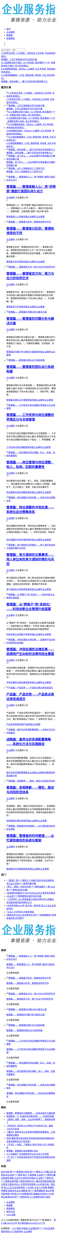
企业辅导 (10, 32)
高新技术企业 (14, 1191)
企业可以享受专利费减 (25, 1178)
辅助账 (24, 1191)
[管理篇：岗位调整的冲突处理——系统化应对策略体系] (31, 501)
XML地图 (10, 1215)
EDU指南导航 (16, 1231)
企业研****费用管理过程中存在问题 (24, 896)
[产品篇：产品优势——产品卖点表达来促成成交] (29, 688)
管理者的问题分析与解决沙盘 (20, 352)
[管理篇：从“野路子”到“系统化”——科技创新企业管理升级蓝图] (31, 598)
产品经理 (27, 724)
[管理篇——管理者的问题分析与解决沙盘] (26, 312)
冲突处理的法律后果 (15, 682)
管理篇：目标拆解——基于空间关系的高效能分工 (24, 81)
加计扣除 (5, 1172)
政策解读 (10, 38)
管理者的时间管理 (14, 869)
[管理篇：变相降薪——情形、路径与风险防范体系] (30, 781)
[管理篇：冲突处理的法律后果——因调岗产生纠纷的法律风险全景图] (31, 643)
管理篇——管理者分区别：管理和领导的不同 (27, 983)
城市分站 (10, 1212)
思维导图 (23, 217)
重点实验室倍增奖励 (45, 1181)
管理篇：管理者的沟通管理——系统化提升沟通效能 (30, 1113)
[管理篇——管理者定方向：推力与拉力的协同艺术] (30, 267)
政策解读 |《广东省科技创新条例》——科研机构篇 (30, 1116)
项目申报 (5, 1194)
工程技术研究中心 (27, 1181)
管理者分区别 (12, 262)
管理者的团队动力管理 (17, 400)
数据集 (9, 35)
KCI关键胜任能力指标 (40, 1197)
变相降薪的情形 (13, 821)
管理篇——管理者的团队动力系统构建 (24, 1030)
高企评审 (50, 1191)
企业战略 (32, 772)
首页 (8, 29)
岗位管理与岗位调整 (15, 492)
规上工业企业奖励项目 (14, 1187)
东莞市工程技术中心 (10, 1184)
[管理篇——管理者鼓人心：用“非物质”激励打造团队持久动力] (31, 180)
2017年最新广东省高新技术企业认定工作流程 (27, 1154)
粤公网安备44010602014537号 (31, 1223)
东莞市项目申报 (28, 1184)
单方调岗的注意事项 (15, 589)
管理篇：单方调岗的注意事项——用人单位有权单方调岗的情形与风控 (30, 559)
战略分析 (12, 776)
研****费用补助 (21, 1197)
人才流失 (29, 1187)
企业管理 (40, 217)
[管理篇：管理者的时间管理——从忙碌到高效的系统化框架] (31, 829)
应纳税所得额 (7, 1178)
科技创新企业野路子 (15, 634)
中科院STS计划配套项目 (21, 1194)
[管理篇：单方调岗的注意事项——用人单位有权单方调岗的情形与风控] (31, 548)
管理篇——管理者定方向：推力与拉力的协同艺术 (29, 999)
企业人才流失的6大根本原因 (20, 912)
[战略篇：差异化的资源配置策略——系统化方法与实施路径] (31, 733)
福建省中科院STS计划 (43, 1194)
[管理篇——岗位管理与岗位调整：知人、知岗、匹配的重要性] (31, 456)
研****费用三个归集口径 (41, 1172)
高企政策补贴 (7, 1197)
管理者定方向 (12, 307)
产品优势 (10, 724)
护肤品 (24, 1228)
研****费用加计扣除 (19, 1172)
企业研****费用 (43, 1178)
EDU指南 (16, 1228)
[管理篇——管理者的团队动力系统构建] (25, 360)
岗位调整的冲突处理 (15, 540)
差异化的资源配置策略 (17, 772)
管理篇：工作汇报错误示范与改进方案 (19, 59)
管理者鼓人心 (12, 217)
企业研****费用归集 (46, 1175)
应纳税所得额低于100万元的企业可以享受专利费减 (31, 893)
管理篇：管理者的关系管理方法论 (22, 1151)
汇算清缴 (32, 1175)
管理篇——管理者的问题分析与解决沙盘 (25, 1015)
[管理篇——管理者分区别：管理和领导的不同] (28, 222)
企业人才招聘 (40, 1187)
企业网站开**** (35, 1228)
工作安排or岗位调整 (15, 447)
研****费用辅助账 (36, 1191)
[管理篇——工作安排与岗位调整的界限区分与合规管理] (31, 408)
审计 (25, 1175)
